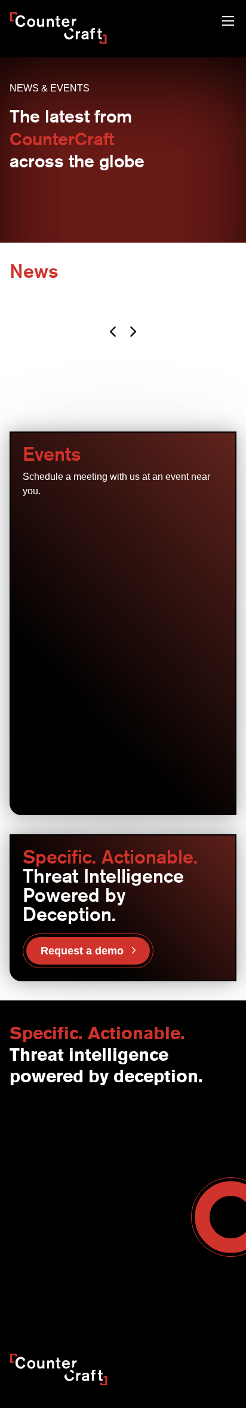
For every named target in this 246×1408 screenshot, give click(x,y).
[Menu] (228, 22)
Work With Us (35, 1174)
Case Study (145, 1273)
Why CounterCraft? (46, 1136)
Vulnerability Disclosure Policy (101, 1310)
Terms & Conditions (46, 1186)
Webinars (141, 1236)
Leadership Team (42, 1161)
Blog (131, 1223)
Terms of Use (103, 1298)
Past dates (129, 521)
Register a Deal (39, 1236)
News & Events (38, 1148)
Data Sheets (146, 1261)
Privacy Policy (168, 1298)
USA (131, 1123)
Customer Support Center (58, 1248)
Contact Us (30, 1123)
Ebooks (137, 1248)
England (138, 1136)
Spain (133, 1148)
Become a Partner (44, 1223)
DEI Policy (190, 1310)
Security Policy (37, 1298)
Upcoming (58, 521)
